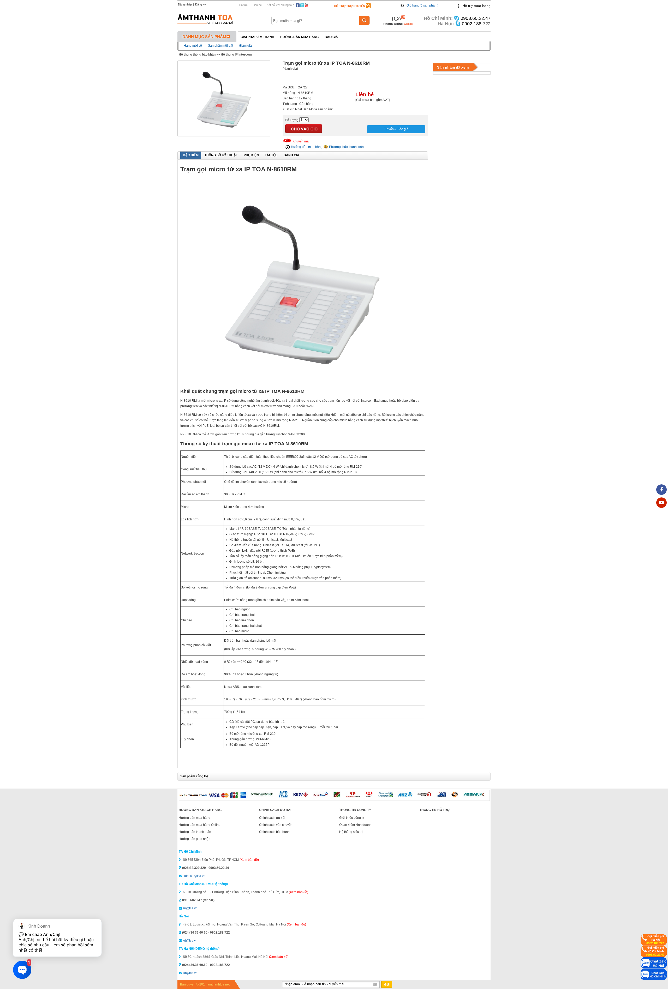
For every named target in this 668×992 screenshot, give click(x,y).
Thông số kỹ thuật (221, 155)
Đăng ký (200, 4)
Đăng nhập (185, 4)
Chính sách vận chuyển (276, 825)
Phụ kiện (251, 155)
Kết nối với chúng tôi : (280, 5)
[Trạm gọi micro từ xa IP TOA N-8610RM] (224, 134)
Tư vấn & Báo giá (396, 129)
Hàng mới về (193, 45)
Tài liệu (271, 155)
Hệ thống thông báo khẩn (197, 54)
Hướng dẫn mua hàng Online (199, 825)
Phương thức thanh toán (346, 147)
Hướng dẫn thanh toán (195, 832)
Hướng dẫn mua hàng (299, 37)
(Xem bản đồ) (249, 860)
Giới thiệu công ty (351, 818)
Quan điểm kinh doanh (355, 825)
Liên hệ (257, 5)
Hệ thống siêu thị (351, 832)
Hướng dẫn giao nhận (194, 839)
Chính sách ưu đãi (272, 818)
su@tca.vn (190, 908)
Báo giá (331, 37)
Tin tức (243, 5)
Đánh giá (291, 155)
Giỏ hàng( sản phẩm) (422, 5)
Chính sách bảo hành (274, 832)
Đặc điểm (191, 155)
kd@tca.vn (190, 940)
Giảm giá (245, 45)
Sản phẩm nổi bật (220, 45)
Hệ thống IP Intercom (236, 54)
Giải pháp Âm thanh (257, 37)
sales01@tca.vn (194, 876)
